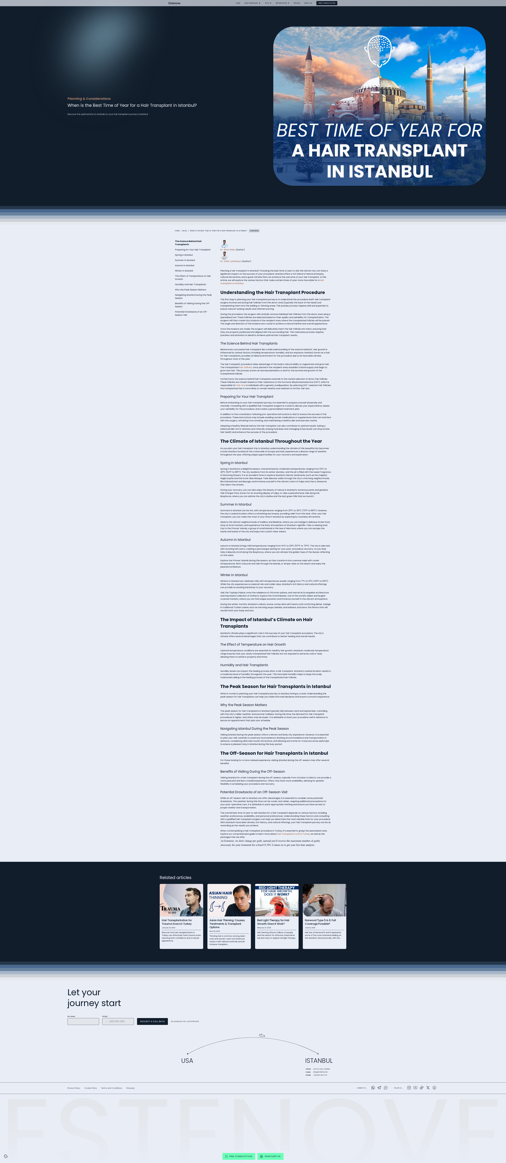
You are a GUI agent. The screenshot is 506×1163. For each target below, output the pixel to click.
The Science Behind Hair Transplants (188, 243)
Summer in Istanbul (185, 260)
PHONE (105, 1016)
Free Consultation (326, 3)
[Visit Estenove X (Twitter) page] (428, 1088)
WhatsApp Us (272, 1156)
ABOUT (307, 3)
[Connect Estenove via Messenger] (386, 1088)
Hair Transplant (251, 3)
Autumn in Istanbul (184, 265)
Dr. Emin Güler (227, 249)
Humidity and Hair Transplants (190, 284)
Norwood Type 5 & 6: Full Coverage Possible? (320, 922)
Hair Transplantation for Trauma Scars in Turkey (177, 922)
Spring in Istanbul (184, 254)
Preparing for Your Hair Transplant (193, 249)
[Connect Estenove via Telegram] (379, 1088)
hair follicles (245, 367)
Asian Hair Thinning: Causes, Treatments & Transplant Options (227, 923)
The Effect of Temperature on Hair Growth (193, 277)
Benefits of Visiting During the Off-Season (192, 305)
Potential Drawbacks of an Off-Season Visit (191, 313)
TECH (267, 3)
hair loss (241, 385)
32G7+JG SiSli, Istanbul (321, 1069)
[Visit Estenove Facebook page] (434, 1088)
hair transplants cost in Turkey (293, 833)
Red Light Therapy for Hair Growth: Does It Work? (273, 922)
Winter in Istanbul (184, 270)
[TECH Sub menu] (270, 3)
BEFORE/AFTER (281, 3)
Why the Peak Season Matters (190, 289)
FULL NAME (71, 1016)
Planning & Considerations (89, 98)
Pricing (297, 3)
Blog (185, 231)
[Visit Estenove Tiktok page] (422, 1088)
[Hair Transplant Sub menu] (260, 3)
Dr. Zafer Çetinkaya (231, 261)
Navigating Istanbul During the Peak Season (193, 296)
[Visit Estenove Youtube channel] (415, 1088)
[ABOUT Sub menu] (311, 3)
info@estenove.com (320, 1072)
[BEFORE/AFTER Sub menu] (288, 3)
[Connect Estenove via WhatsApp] (373, 1088)
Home (238, 3)
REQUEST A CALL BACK (152, 1021)
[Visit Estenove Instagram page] (409, 1088)
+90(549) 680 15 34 (320, 1075)
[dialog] (5, 1156)
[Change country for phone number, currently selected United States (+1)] (105, 1021)
